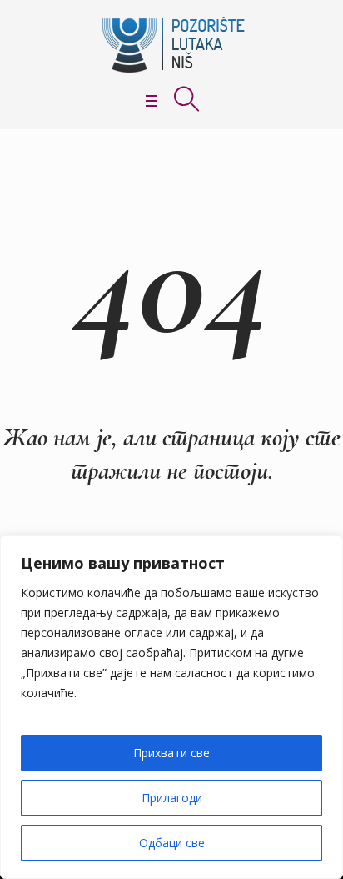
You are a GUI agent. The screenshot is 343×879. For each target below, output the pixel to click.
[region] (171, 707)
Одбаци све (172, 843)
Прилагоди (172, 798)
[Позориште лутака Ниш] (171, 45)
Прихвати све (171, 753)
